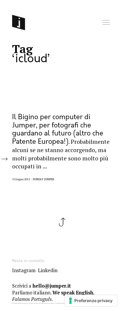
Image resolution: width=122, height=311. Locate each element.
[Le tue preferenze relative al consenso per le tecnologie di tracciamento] (91, 300)
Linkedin (47, 270)
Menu (106, 22)
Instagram (24, 270)
